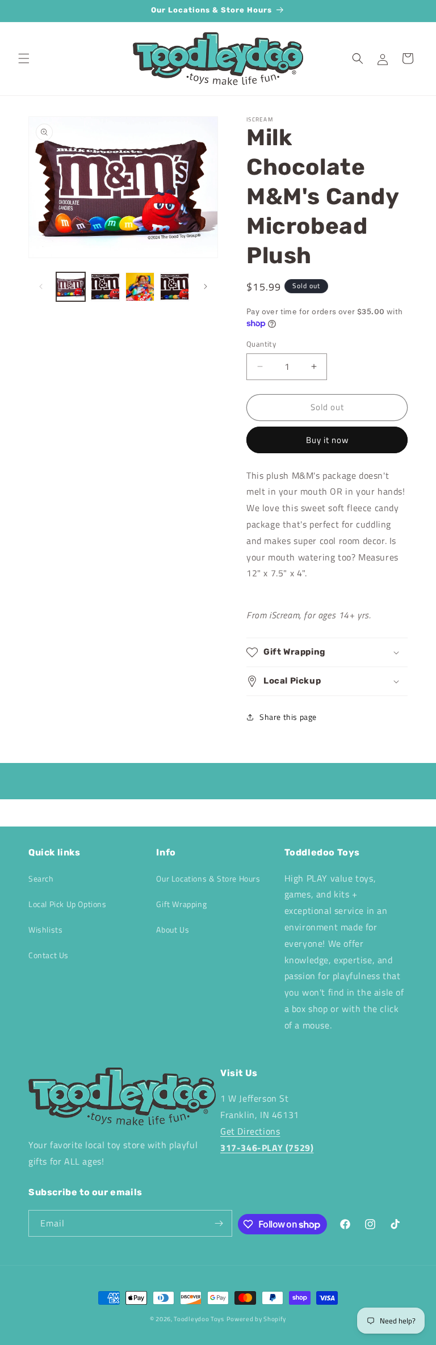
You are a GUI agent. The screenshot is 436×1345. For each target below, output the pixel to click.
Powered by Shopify (257, 1318)
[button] (23, 58)
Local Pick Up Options (67, 904)
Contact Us (48, 955)
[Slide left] (40, 286)
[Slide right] (205, 286)
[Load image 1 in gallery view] (70, 286)
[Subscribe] (219, 1223)
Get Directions (250, 1131)
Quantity (261, 344)
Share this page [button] (288, 717)
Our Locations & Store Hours (208, 878)
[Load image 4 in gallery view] (174, 286)
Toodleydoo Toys (199, 1318)
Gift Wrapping (181, 904)
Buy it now (327, 439)
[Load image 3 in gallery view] (139, 286)
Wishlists (45, 929)
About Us (172, 929)
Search (41, 878)
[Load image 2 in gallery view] (105, 286)
